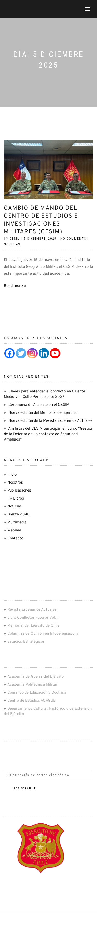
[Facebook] (9, 353)
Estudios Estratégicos (26, 641)
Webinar (14, 530)
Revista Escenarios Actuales (31, 609)
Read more (13, 285)
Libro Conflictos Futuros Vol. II (33, 617)
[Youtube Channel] (55, 353)
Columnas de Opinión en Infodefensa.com (42, 633)
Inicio (12, 474)
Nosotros (15, 482)
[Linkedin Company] (44, 353)
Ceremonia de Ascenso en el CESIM (38, 404)
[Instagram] (32, 353)
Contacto (15, 538)
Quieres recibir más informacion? (33, 746)
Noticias (12, 244)
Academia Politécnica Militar (32, 684)
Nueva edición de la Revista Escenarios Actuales (50, 420)
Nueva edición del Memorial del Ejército (42, 412)
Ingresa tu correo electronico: (30, 760)
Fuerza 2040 (18, 514)
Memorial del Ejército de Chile (33, 625)
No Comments (73, 238)
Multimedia (17, 522)
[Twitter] (21, 353)
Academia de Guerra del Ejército (35, 676)
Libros (18, 498)
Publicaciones (19, 490)
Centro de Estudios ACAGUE (31, 700)
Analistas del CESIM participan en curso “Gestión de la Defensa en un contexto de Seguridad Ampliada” (48, 434)
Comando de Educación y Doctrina (36, 692)
